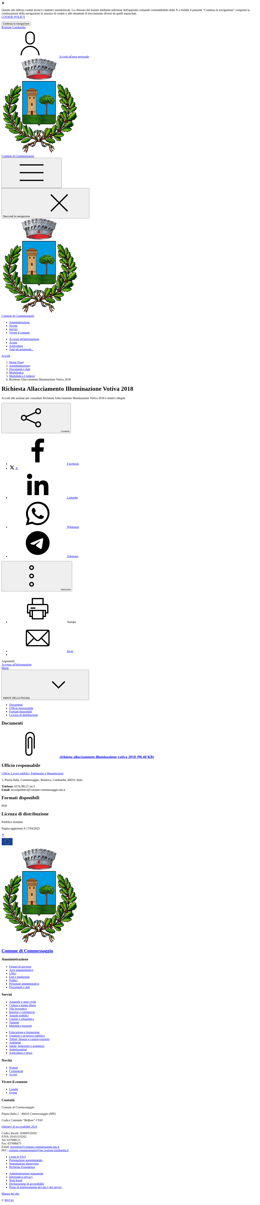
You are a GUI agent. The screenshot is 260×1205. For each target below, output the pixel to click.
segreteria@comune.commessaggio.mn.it (34, 1146)
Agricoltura (16, 346)
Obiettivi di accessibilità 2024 (19, 1126)
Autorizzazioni (18, 1049)
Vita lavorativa (18, 1008)
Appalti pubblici (19, 1015)
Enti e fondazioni (19, 977)
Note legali (15, 1180)
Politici (13, 980)
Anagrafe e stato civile (22, 1001)
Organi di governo (20, 966)
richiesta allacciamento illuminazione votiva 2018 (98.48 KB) (107, 757)
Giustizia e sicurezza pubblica (27, 1035)
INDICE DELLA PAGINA (16, 698)
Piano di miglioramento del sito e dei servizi (35, 1187)
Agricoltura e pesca (20, 1052)
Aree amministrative (21, 970)
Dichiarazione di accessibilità (26, 1183)
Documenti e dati (19, 369)
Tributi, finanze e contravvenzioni (29, 1039)
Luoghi (13, 1089)
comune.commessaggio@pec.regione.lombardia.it (39, 1150)
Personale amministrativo (24, 983)
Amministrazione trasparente (26, 1173)
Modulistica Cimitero (21, 376)
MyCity (9, 1200)
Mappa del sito (10, 1193)
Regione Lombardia (14, 27)
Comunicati (16, 1071)
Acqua (13, 342)
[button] (19, 322)
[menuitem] (44, 463)
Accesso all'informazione (24, 339)
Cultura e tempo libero (22, 1005)
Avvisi (13, 1074)
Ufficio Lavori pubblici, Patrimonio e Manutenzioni (32, 773)
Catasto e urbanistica (21, 1019)
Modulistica (16, 372)
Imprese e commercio (22, 1012)
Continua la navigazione (16, 23)
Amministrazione (19, 365)
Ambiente (15, 1042)
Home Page (16, 362)
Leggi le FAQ (17, 1156)
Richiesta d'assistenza (22, 1167)
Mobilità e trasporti (20, 1025)
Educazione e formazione (24, 1032)
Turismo (14, 1022)
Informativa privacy (21, 1177)
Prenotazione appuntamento (25, 1160)
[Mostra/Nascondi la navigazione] (32, 173)
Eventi (13, 1092)
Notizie (13, 1067)
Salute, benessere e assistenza (26, 1046)
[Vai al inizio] (3, 835)
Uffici (12, 973)
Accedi (6, 355)
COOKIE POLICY (13, 16)
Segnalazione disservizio (24, 1163)
